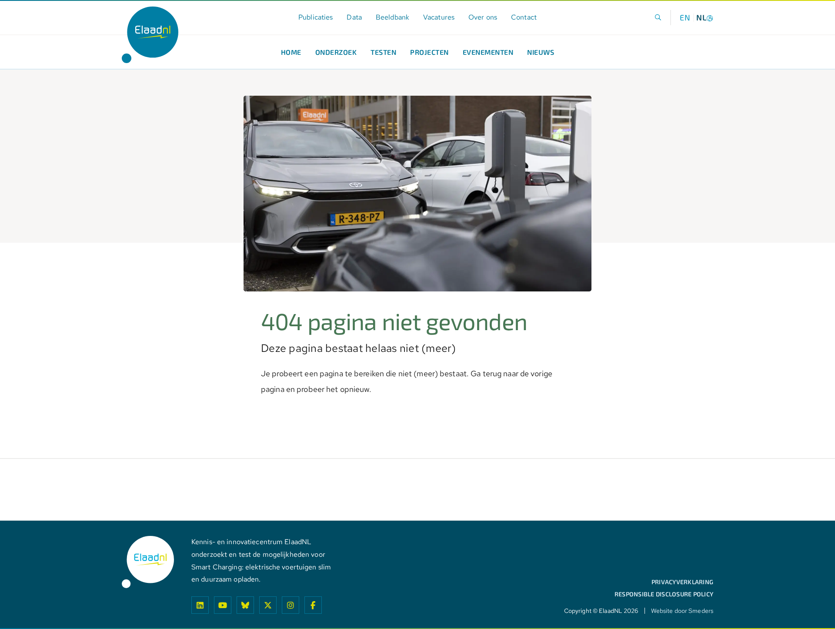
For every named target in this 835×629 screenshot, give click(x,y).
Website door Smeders (682, 611)
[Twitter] (268, 605)
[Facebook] (313, 605)
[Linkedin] (200, 605)
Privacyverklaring (682, 582)
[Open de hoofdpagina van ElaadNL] (150, 35)
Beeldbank (392, 17)
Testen (383, 52)
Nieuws (540, 52)
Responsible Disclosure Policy (664, 594)
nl (701, 17)
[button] (658, 17)
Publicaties (315, 17)
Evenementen (488, 52)
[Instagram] (290, 605)
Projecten (429, 52)
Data (354, 17)
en (685, 17)
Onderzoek (336, 52)
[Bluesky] (245, 605)
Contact (524, 17)
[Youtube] (222, 605)
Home (291, 52)
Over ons (482, 17)
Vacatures (438, 17)
